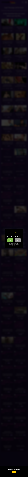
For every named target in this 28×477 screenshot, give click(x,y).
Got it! (14, 472)
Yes (10, 240)
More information (14, 475)
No (17, 240)
